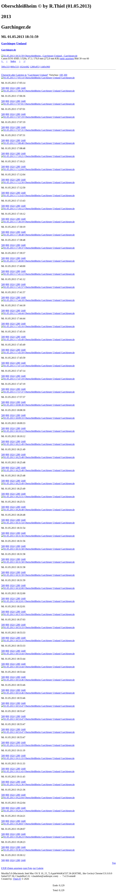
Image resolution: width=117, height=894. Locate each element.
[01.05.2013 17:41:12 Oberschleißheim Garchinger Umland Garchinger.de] (38, 274)
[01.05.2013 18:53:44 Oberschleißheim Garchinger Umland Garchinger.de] (38, 653)
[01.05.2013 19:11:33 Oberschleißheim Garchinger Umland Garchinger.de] (37, 758)
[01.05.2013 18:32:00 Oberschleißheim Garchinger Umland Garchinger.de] (38, 588)
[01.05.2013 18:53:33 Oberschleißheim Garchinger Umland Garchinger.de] (38, 627)
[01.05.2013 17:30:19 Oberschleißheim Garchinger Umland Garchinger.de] (38, 221)
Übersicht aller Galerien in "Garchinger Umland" (24, 75)
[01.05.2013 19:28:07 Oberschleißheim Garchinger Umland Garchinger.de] (38, 823)
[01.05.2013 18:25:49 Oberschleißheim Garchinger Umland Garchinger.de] (38, 483)
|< (2, 61)
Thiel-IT (17, 879)
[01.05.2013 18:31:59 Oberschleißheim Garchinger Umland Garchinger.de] (38, 575)
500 (3, 88)
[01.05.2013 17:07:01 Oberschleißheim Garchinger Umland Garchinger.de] (38, 104)
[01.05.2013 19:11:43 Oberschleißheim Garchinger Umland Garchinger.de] (37, 771)
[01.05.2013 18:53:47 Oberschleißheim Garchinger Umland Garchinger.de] (38, 706)
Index (13, 61)
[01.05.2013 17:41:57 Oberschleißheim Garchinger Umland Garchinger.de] (38, 287)
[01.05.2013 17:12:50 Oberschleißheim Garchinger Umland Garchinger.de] (38, 182)
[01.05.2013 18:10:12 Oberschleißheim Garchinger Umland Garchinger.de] (38, 431)
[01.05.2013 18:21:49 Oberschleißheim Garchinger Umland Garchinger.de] (38, 444)
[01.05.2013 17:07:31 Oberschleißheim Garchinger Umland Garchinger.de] (38, 130)
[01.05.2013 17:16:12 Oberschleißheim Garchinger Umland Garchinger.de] (38, 208)
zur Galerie (38, 868)
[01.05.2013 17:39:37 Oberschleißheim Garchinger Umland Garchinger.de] (38, 248)
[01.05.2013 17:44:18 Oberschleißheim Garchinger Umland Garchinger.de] (38, 300)
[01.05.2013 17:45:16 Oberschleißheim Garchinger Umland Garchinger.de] (38, 326)
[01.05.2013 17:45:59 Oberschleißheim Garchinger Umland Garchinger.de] (38, 352)
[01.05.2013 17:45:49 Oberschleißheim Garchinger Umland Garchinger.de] (38, 339)
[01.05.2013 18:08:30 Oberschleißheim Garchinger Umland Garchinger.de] (38, 405)
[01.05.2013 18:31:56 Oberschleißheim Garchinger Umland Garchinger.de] (38, 536)
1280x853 (35, 66)
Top (114, 863)
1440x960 (45, 66)
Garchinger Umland (14, 43)
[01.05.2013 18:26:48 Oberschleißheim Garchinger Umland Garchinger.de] (38, 509)
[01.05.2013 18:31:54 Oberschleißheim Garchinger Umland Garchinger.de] (38, 522)
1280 (17, 88)
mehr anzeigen (67, 58)
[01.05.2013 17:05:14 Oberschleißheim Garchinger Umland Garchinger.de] (38, 77)
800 (7, 88)
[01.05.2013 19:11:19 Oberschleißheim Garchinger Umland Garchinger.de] (37, 745)
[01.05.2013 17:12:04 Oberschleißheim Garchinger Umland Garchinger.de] (38, 169)
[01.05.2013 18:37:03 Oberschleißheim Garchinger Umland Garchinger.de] (38, 614)
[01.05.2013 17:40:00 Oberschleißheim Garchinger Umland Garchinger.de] (38, 261)
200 (65, 75)
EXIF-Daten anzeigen (11, 868)
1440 (23, 88)
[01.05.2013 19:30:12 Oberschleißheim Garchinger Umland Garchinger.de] (38, 850)
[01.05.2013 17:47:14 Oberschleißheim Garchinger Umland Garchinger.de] (38, 365)
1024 (12, 88)
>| (24, 61)
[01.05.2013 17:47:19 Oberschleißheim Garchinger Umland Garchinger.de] (38, 378)
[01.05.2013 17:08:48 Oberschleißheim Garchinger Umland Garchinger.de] (38, 143)
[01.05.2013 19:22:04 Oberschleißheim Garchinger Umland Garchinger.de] (38, 797)
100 (61, 75)
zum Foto (27, 868)
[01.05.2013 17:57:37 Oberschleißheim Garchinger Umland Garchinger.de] (38, 392)
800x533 (14, 66)
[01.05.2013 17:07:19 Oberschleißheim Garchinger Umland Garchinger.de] (38, 117)
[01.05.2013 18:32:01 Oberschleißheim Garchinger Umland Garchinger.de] (38, 601)
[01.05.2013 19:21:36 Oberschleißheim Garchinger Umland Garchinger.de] (38, 784)
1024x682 (24, 66)
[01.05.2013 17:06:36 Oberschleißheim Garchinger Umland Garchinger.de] (38, 90)
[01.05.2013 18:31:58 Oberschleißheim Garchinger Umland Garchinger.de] (38, 549)
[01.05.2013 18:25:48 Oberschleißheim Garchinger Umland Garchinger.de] (38, 457)
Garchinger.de (8, 50)
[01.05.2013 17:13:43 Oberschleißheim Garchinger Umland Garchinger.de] (38, 195)
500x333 (5, 66)
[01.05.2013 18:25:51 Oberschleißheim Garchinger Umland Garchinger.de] (38, 496)
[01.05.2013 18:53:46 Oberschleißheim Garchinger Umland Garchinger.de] (38, 679)
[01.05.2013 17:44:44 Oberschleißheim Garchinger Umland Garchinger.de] (38, 313)
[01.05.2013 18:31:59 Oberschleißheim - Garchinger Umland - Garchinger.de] (39, 55)
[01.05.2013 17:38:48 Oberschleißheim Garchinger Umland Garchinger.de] (38, 234)
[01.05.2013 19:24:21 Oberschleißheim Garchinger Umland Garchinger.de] (38, 810)
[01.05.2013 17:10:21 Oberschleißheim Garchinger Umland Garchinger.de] (38, 156)
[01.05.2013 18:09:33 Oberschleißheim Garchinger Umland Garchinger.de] (38, 418)
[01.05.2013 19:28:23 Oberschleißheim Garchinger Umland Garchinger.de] (38, 837)
